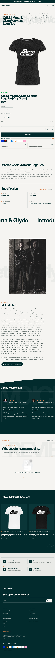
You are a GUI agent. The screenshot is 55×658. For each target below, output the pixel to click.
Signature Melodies (33, 618)
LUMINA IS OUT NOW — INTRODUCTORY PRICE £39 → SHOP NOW (27, 1)
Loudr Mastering (32, 616)
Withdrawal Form (7, 618)
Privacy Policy (6, 613)
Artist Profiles (32, 613)
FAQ (4, 626)
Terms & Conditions (7, 610)
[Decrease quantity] (3, 109)
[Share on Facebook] (45, 129)
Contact (4, 623)
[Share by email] (52, 129)
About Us (31, 610)
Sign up (49, 600)
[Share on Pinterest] (50, 129)
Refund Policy (6, 616)
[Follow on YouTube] (9, 644)
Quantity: (3, 106)
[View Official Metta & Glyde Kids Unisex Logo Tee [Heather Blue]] (14, 522)
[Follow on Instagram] (6, 644)
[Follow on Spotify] (15, 644)
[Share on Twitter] (48, 129)
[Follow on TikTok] (12, 644)
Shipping (5, 621)
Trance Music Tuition (33, 621)
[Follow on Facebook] (4, 644)
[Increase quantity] (11, 109)
